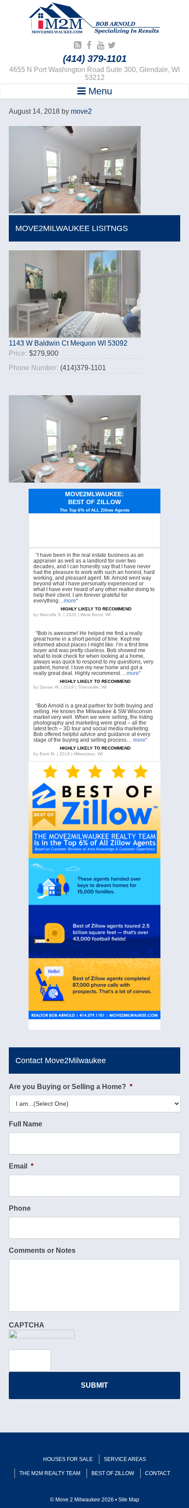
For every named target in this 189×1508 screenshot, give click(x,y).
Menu (99, 91)
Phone (20, 1208)
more (70, 601)
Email (21, 1166)
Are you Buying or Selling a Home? (70, 1086)
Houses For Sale (68, 1459)
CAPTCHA (26, 1325)
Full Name (25, 1124)
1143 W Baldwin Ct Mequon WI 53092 (68, 343)
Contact (157, 1473)
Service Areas (125, 1459)
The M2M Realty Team (49, 1473)
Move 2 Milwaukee (94, 19)
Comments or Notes (42, 1250)
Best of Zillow (112, 1473)
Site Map (128, 1500)
